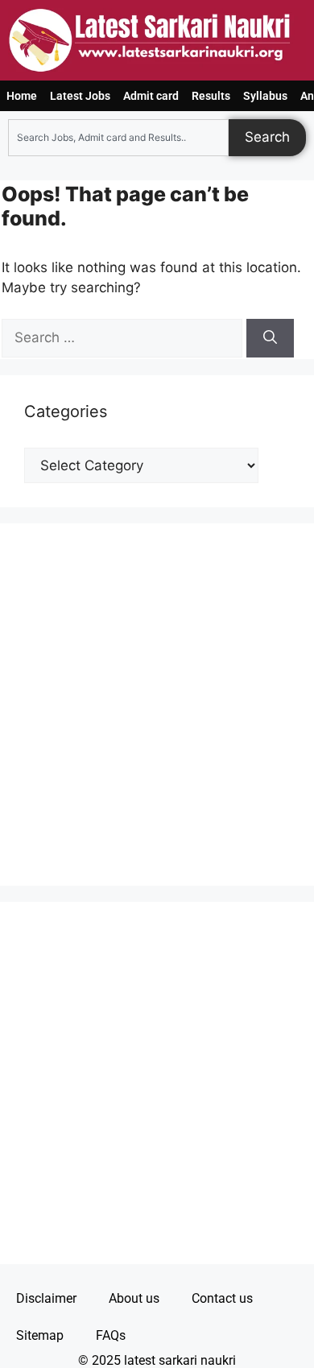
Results (211, 95)
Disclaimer (46, 1298)
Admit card (151, 95)
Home (21, 95)
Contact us (222, 1298)
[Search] (270, 338)
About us (134, 1298)
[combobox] (118, 137)
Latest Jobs (80, 95)
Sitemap (40, 1335)
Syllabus (265, 95)
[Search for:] (124, 337)
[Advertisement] (157, 705)
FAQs (111, 1335)
